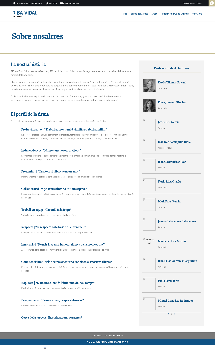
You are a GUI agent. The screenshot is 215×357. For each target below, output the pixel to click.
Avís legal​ (97, 336)
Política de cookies (114, 336)
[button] (212, 3)
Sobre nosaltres (139, 14)
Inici (125, 14)
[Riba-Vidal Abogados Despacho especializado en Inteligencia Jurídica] (26, 14)
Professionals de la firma (175, 14)
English (199, 3)
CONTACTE (197, 14)
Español (186, 3)
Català (192, 3)
